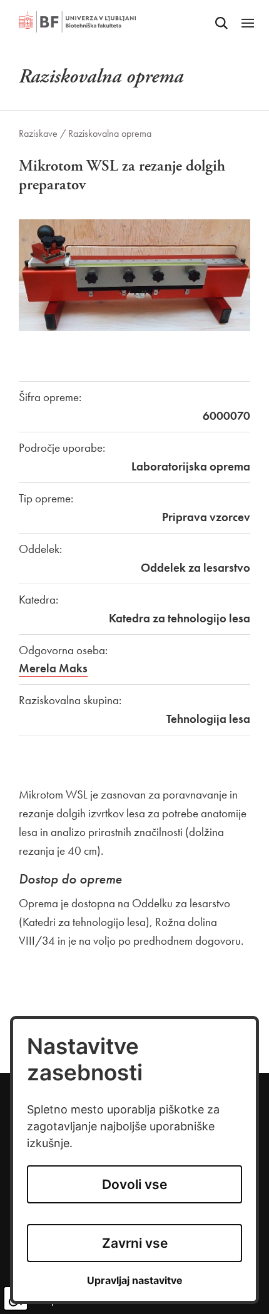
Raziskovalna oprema (109, 133)
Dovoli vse (134, 1184)
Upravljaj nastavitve (135, 1281)
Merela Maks (53, 668)
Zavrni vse (135, 1243)
